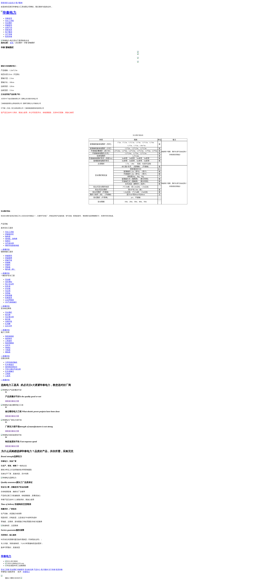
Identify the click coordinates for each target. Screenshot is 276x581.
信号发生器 (9, 243)
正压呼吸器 (9, 300)
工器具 (7, 376)
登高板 (7, 293)
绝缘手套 (8, 260)
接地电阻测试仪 (11, 367)
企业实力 (11, 3)
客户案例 (19, 3)
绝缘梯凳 (8, 258)
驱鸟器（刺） (10, 269)
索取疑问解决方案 (12, 401)
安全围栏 (8, 23)
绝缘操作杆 (9, 234)
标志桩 (7, 319)
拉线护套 (8, 321)
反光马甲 (8, 326)
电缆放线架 (9, 336)
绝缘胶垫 (8, 25)
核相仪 (7, 241)
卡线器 (7, 350)
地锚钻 (7, 347)
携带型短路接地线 (12, 245)
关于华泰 (8, 34)
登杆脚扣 (8, 282)
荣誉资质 (4, 3)
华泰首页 (8, 18)
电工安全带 (9, 284)
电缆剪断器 (9, 343)
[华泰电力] (8, 12)
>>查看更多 (5, 249)
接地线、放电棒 (11, 239)
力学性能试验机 (11, 362)
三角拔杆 (8, 341)
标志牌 (7, 315)
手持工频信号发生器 (13, 369)
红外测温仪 (9, 364)
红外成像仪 (9, 371)
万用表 (7, 374)
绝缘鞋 (7, 265)
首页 (12, 43)
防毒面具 (8, 298)
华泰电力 (6, 556)
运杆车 (7, 345)
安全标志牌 (29, 569)
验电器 (7, 236)
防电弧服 (8, 295)
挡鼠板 (7, 267)
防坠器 (7, 286)
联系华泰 (8, 36)
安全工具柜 (9, 21)
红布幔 (7, 324)
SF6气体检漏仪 (11, 302)
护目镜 (7, 288)
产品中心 (37, 569)
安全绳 (7, 291)
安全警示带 (9, 317)
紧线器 (7, 352)
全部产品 (8, 27)
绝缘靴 (7, 262)
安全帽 (7, 279)
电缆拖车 (8, 338)
